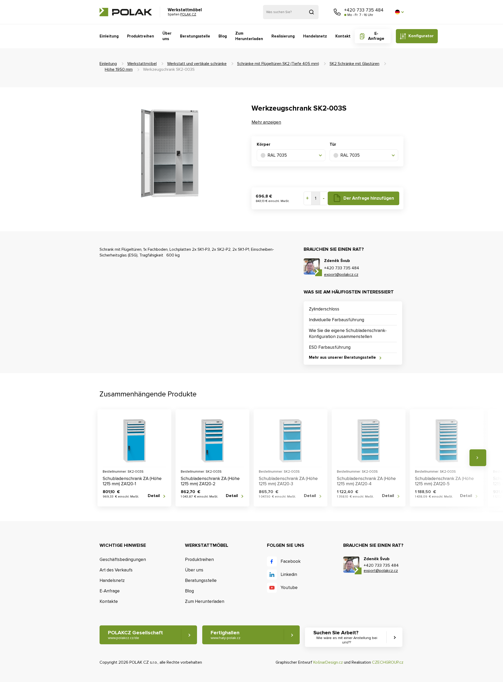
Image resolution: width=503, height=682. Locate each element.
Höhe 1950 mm (119, 69)
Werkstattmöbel (142, 63)
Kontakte (109, 601)
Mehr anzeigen (266, 122)
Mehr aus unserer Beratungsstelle (342, 357)
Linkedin (289, 574)
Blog (222, 36)
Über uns (167, 36)
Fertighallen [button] (225, 635)
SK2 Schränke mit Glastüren (354, 63)
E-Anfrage (376, 36)
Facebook (290, 561)
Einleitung (109, 36)
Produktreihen (140, 36)
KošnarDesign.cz (328, 662)
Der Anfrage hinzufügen (368, 198)
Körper (263, 144)
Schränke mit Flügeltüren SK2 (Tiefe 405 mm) (278, 63)
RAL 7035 (277, 155)
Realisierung (283, 36)
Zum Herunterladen (249, 36)
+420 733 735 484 (364, 10)
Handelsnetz (315, 36)
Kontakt (343, 36)
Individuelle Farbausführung (336, 320)
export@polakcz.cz (341, 274)
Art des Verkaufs (116, 570)
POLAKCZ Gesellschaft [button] (135, 635)
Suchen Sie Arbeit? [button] (345, 637)
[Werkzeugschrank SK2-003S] (169, 154)
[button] (399, 12)
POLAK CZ (126, 12)
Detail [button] (154, 495)
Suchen (311, 12)
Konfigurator (421, 36)
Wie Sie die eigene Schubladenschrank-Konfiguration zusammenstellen (348, 334)
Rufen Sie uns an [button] (337, 12)
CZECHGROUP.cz (387, 662)
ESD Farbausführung (330, 347)
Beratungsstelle (195, 36)
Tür (333, 144)
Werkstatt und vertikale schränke (197, 63)
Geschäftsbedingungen (123, 559)
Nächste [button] (477, 457)
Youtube (289, 587)
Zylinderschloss (324, 309)
